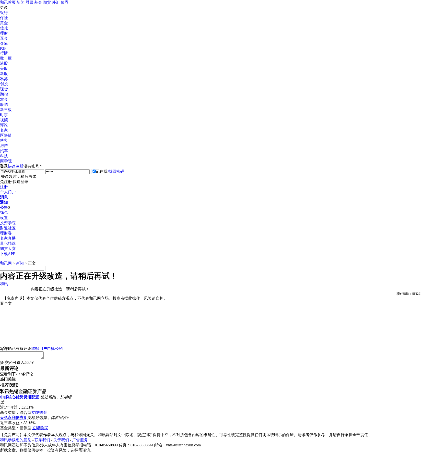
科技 (4, 156)
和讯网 (6, 263)
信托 (4, 28)
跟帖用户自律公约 (47, 348)
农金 (4, 99)
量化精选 (8, 243)
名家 (4, 130)
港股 (4, 63)
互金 (4, 38)
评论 (4, 125)
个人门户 (8, 192)
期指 (4, 94)
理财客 (6, 233)
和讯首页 (8, 2)
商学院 (6, 161)
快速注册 (16, 166)
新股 (4, 74)
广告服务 (80, 440)
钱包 (4, 212)
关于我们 (61, 440)
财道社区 (8, 228)
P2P (3, 48)
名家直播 (8, 238)
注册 (4, 187)
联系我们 (42, 440)
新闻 (20, 2)
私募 (4, 79)
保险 (4, 18)
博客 (4, 140)
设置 (4, 218)
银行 (4, 13)
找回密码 (116, 171)
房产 (4, 146)
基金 (38, 2)
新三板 (6, 110)
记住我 (101, 171)
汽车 (4, 151)
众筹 (4, 43)
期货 (47, 2)
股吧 (4, 104)
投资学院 (8, 223)
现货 (4, 89)
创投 (4, 84)
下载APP (7, 254)
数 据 (6, 58)
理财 (4, 33)
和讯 (4, 284)
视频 (4, 120)
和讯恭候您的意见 (15, 440)
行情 (4, 53)
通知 (4, 202)
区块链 (6, 135)
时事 (4, 115)
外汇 (56, 2)
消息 (4, 197)
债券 (65, 2)
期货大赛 (8, 248)
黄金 (4, 23)
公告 (4, 207)
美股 (4, 68)
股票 (29, 2)
